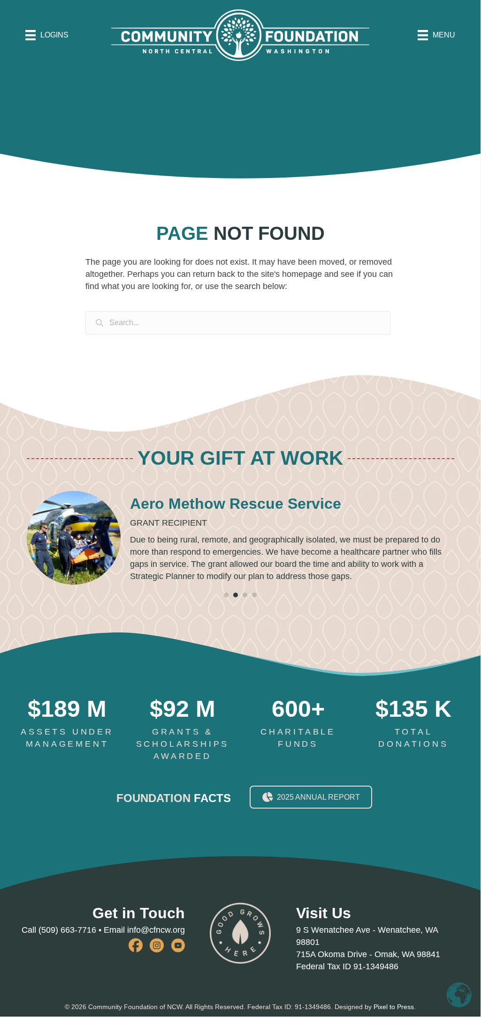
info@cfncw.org (156, 930)
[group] (67, 723)
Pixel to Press (394, 1007)
